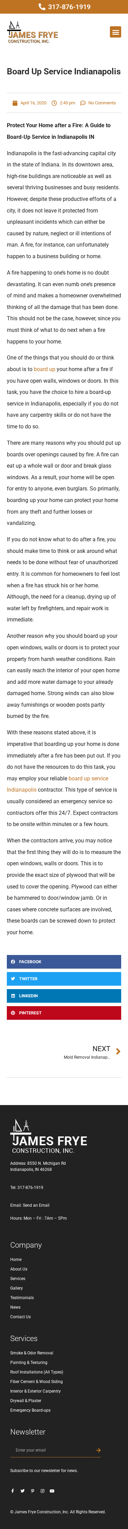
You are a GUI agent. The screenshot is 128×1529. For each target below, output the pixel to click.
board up (44, 369)
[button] (115, 32)
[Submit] (98, 1450)
